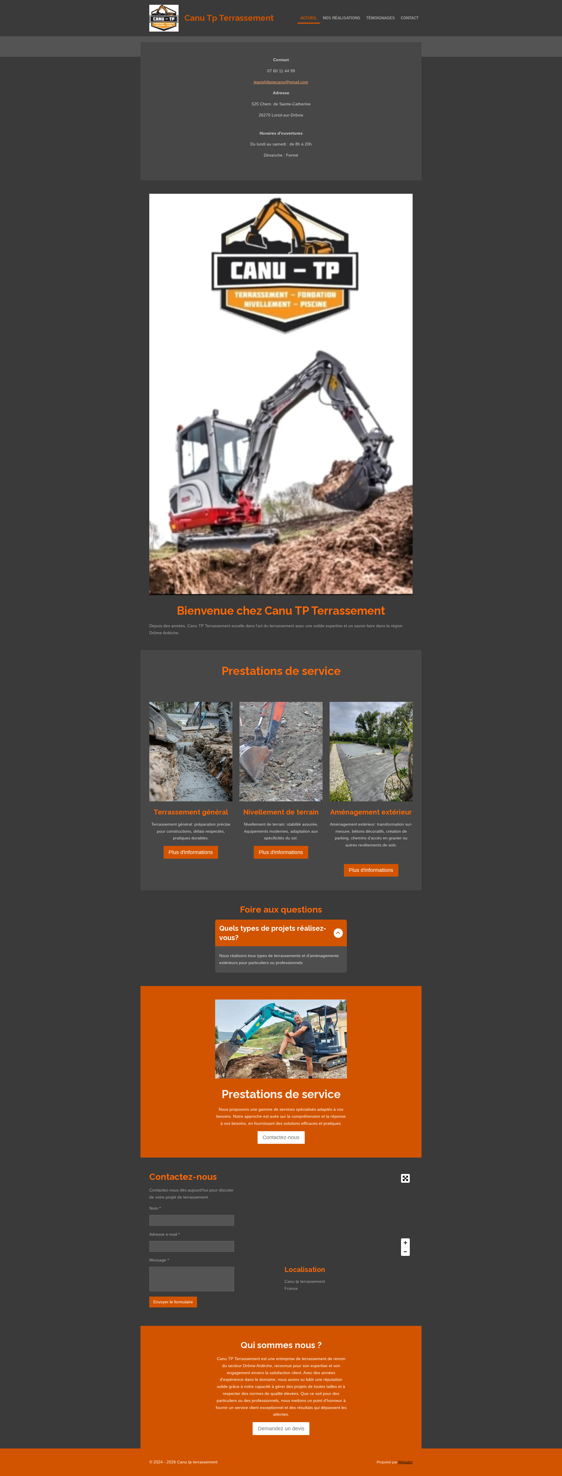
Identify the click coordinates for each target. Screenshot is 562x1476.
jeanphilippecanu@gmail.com (281, 82)
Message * (159, 1260)
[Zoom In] (405, 1242)
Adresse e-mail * (164, 1234)
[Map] (349, 1215)
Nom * (155, 1208)
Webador (405, 1462)
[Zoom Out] (405, 1251)
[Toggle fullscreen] (405, 1178)
